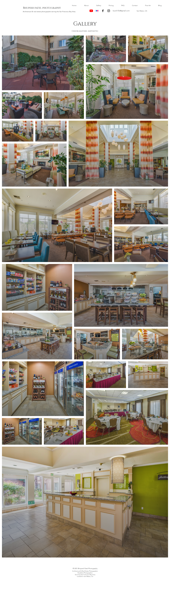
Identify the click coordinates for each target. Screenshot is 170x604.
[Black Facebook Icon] (103, 10)
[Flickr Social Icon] (97, 10)
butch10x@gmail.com (121, 11)
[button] (98, 5)
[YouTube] (91, 10)
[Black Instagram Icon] (108, 10)
